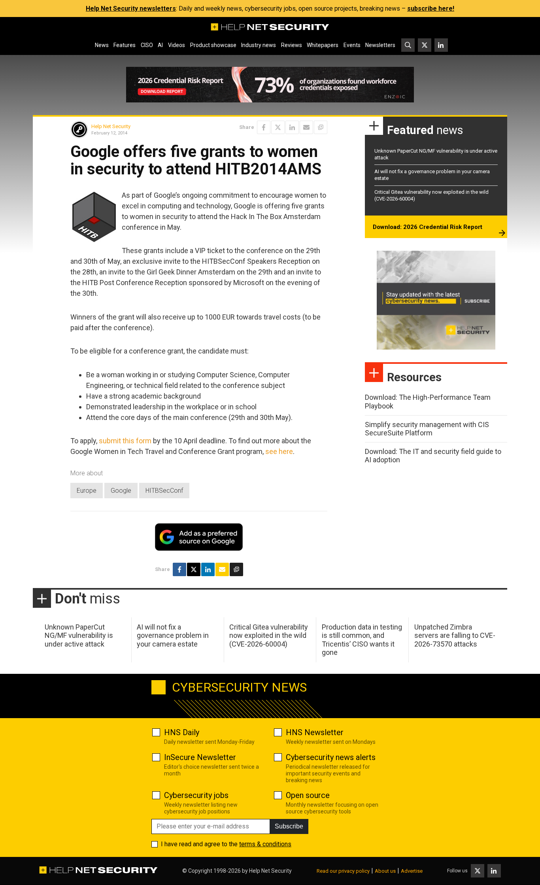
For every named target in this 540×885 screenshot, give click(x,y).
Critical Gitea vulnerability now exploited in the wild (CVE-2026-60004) (268, 635)
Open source (308, 795)
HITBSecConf (164, 490)
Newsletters (380, 45)
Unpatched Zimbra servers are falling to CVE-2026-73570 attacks (454, 635)
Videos (176, 45)
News (102, 45)
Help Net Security (110, 126)
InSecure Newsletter (200, 757)
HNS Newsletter (315, 732)
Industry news (258, 45)
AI (160, 45)
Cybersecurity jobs (196, 795)
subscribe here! (430, 8)
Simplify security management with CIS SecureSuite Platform (427, 428)
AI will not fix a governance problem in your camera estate (173, 635)
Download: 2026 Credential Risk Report (427, 227)
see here (279, 451)
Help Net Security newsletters (131, 8)
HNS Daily (181, 732)
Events (352, 45)
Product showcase (213, 45)
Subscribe (289, 826)
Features (124, 45)
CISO (147, 45)
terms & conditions (265, 844)
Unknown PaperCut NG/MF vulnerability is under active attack (79, 635)
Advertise (412, 871)
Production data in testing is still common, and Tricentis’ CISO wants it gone (362, 640)
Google (121, 490)
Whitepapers (322, 45)
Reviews (291, 45)
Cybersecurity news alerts (331, 757)
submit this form (125, 441)
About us (385, 871)
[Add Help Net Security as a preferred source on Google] (320, 127)
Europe (86, 490)
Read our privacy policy (343, 871)
